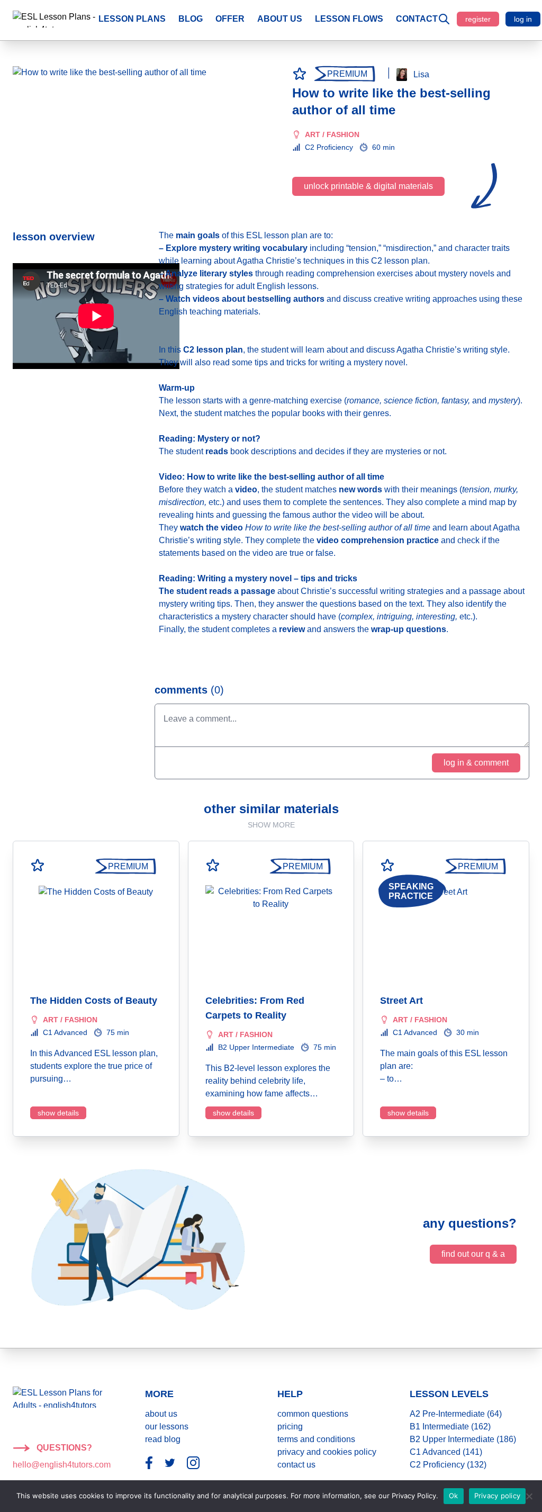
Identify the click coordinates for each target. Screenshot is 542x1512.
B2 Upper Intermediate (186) (463, 1439)
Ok (453, 1495)
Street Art (401, 1000)
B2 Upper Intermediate (256, 1047)
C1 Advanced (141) (446, 1451)
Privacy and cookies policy (326, 1451)
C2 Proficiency (329, 147)
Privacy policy (497, 1495)
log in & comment (476, 762)
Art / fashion (332, 134)
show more (271, 825)
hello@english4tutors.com (62, 1464)
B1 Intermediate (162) (450, 1426)
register (478, 19)
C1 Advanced (65, 1032)
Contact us (296, 1464)
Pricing (290, 1426)
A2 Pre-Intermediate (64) (456, 1413)
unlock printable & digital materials (368, 186)
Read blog (162, 1439)
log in (523, 19)
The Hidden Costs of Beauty (93, 1000)
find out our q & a (473, 1253)
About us (161, 1413)
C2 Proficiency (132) (448, 1464)
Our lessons (166, 1426)
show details (58, 1113)
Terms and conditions (316, 1439)
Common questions (312, 1413)
